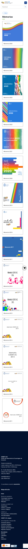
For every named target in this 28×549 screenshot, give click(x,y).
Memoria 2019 (8, 205)
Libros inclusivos (5, 500)
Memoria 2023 (8, 97)
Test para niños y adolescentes (9, 513)
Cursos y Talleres (5, 509)
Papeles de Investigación (7, 527)
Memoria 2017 (8, 259)
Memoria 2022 (8, 124)
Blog (2, 537)
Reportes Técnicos (6, 529)
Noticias (3, 534)
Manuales (3, 501)
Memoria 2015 (8, 313)
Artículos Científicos (6, 526)
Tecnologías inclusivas (7, 498)
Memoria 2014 (8, 340)
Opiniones (3, 539)
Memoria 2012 (8, 394)
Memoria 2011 (8, 421)
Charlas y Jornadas (6, 507)
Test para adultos (5, 515)
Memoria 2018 (8, 232)
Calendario (3, 535)
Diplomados (4, 506)
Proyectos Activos (5, 522)
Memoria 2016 (8, 286)
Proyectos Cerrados (6, 524)
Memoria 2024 (8, 70)
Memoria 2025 (8, 43)
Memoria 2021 (8, 151)
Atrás (5, 13)
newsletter (17, 484)
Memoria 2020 (8, 178)
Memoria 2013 (8, 367)
